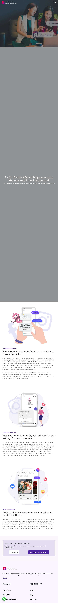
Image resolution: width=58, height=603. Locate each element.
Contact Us (14, 552)
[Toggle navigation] (55, 2)
